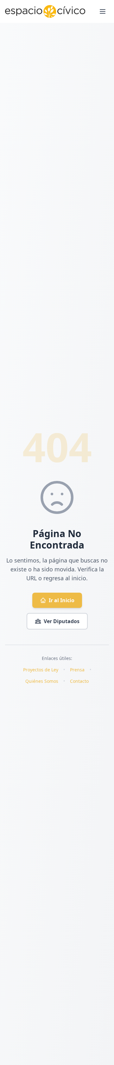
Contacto (79, 681)
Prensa (77, 670)
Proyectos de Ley (40, 670)
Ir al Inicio (61, 600)
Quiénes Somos (41, 681)
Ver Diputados (61, 621)
